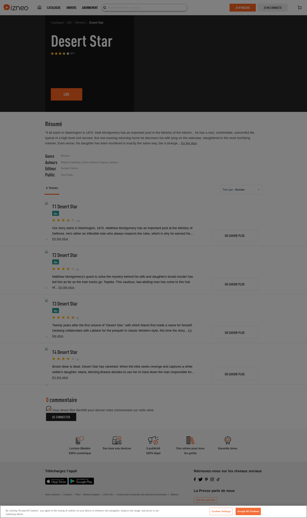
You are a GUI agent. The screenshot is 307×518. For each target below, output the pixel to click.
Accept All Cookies (248, 511)
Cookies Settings (221, 511)
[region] (153, 511)
